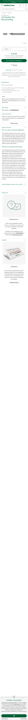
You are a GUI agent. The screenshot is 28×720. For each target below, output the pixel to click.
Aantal (6, 49)
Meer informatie (24, 718)
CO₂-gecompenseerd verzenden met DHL (14, 57)
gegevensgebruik (16, 704)
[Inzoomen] (25, 43)
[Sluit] (27, 1)
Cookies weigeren (4, 718)
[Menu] (1, 5)
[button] (25, 23)
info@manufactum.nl (18, 234)
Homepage (3, 12)
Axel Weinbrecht (15, 110)
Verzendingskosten (19, 55)
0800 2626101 (19, 233)
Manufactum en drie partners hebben (9, 702)
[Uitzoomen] (23, 43)
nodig (25, 702)
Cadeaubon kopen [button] (14, 282)
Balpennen (9, 12)
